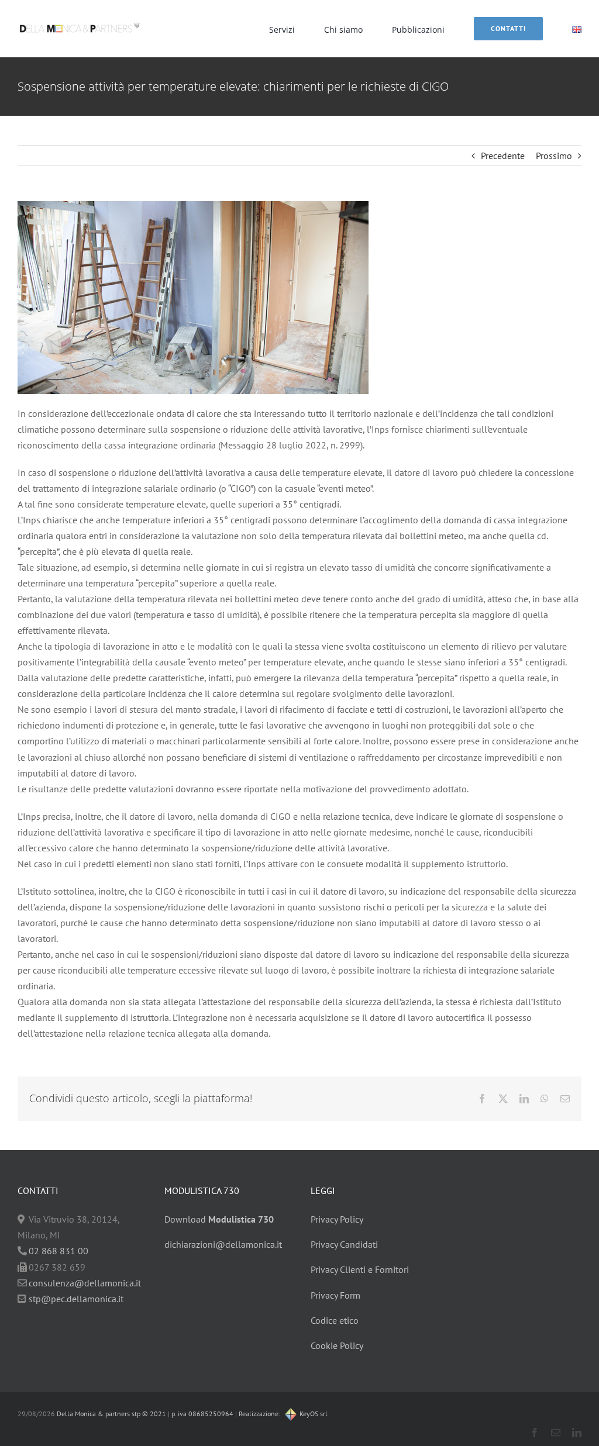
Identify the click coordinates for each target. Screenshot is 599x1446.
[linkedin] (576, 1432)
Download (219, 1219)
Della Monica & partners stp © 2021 (110, 1413)
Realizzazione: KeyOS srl (283, 1413)
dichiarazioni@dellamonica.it (223, 1244)
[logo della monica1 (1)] (80, 20)
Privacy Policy (337, 1219)
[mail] (555, 1432)
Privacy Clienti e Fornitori (360, 1269)
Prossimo (554, 155)
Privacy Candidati (344, 1244)
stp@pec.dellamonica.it (76, 1298)
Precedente (503, 155)
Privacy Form (335, 1295)
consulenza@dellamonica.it (85, 1283)
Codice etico (335, 1320)
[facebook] (534, 1432)
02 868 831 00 (58, 1251)
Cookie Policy (337, 1345)
